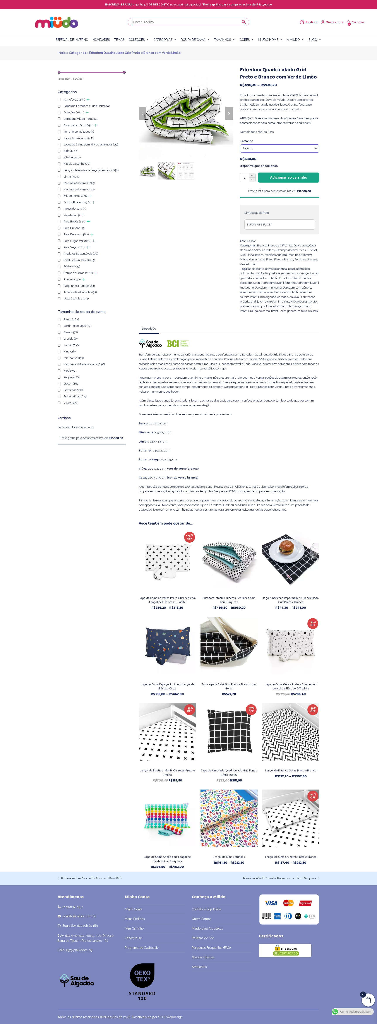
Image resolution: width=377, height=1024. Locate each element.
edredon (282, 297)
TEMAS (119, 39)
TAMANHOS (222, 39)
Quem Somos (201, 919)
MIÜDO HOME (268, 39)
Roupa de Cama (78, 273)
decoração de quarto (263, 273)
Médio (69, 370)
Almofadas (74, 99)
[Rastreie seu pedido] (302, 22)
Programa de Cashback (141, 947)
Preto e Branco (283, 259)
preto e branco (249, 306)
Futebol (312, 250)
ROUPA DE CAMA (193, 39)
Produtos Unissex (306, 259)
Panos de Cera (75, 208)
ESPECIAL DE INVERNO (72, 39)
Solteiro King (75, 396)
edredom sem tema (253, 292)
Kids (242, 254)
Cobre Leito (301, 245)
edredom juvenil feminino (279, 282)
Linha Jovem (255, 254)
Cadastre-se (133, 938)
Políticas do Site (203, 938)
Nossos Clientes (203, 957)
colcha (244, 273)
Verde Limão (248, 264)
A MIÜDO (293, 39)
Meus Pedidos (135, 919)
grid (253, 301)
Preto (269, 259)
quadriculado (269, 306)
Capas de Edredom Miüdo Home (87, 106)
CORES (245, 39)
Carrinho (357, 22)
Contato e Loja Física (206, 909)
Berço (71, 319)
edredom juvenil (250, 282)
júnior (270, 301)
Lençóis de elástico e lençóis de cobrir (91, 170)
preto (313, 301)
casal (291, 268)
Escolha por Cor (78, 125)
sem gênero (288, 311)
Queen (71, 383)
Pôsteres (72, 266)
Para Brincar (74, 228)
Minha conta (334, 22)
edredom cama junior (292, 273)
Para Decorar (76, 234)
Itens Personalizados (79, 131)
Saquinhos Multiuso (79, 285)
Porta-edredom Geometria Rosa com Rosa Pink (90, 879)
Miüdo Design (299, 301)
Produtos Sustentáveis (81, 253)
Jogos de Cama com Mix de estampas (91, 144)
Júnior (72, 345)
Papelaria (72, 215)
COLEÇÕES (137, 39)
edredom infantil (267, 278)
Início (62, 53)
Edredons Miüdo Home (81, 118)
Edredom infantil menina (295, 278)
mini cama (282, 301)
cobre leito (303, 268)
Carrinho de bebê (77, 325)
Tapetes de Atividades (80, 292)
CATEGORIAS (162, 39)
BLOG (312, 39)
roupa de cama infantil (264, 311)
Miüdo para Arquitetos (207, 928)
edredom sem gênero (297, 287)
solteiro (302, 311)
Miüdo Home (248, 259)
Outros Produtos (77, 202)
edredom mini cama (268, 287)
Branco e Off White (280, 245)
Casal (71, 332)
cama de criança (276, 268)
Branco (261, 245)
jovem (261, 301)
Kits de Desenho (77, 163)
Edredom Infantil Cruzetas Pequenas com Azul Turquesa (279, 879)
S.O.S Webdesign (170, 1017)
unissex (313, 311)
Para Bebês (74, 221)
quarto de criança (290, 306)
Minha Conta (133, 909)
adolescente (256, 268)
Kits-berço (72, 157)
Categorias (77, 53)
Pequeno (72, 377)
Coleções (74, 112)
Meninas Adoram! (276, 254)
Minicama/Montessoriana (84, 364)
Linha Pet (72, 176)
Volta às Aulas (76, 298)
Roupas (72, 279)
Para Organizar (77, 241)
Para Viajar (74, 247)
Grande (71, 338)
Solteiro (73, 390)
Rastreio (312, 22)
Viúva (71, 403)
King (70, 351)
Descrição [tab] (149, 328)
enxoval (295, 297)
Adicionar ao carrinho (288, 177)
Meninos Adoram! (300, 254)
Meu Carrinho (134, 928)
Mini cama (74, 358)
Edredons (268, 250)
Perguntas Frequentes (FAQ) (218, 491)
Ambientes (199, 967)
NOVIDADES (101, 39)
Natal (261, 259)
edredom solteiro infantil (283, 292)
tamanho (246, 141)
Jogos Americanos (78, 138)
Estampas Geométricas (291, 250)
